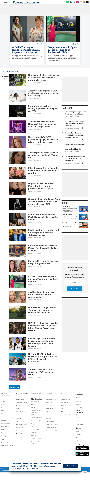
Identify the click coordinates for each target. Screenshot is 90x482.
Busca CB (33, 435)
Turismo (3, 439)
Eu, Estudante (22, 394)
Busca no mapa (49, 402)
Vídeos (62, 408)
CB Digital (33, 432)
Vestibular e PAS (20, 418)
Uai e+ (77, 437)
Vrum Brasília (78, 407)
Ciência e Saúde (5, 426)
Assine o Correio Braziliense (35, 442)
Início (4, 71)
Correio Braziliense (6, 395)
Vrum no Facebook (65, 415)
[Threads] (87, 3)
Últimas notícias (5, 78)
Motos (62, 411)
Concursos (20, 434)
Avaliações (63, 405)
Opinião (3, 429)
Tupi (76, 440)
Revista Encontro (79, 411)
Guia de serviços (50, 411)
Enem (17, 408)
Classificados (36, 399)
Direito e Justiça (5, 423)
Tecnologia (4, 436)
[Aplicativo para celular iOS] (82, 448)
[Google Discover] (84, 2)
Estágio (18, 405)
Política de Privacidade (7, 445)
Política (3, 404)
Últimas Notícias (20, 411)
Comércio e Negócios (36, 421)
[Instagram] (77, 3)
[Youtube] (81, 3)
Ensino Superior (20, 399)
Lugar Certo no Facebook (52, 424)
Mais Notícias (14, 387)
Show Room (49, 415)
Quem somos (4, 442)
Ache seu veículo (65, 396)
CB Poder (77, 404)
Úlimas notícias (49, 408)
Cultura (18, 415)
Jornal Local (78, 401)
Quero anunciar (35, 401)
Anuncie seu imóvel (51, 399)
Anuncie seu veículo (65, 399)
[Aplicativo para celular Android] (82, 454)
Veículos (33, 407)
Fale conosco (19, 430)
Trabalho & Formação (21, 402)
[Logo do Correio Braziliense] (26, 2)
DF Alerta (77, 398)
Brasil (2, 407)
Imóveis (33, 404)
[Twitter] (74, 3)
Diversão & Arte (5, 417)
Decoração (48, 418)
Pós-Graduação (20, 427)
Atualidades (78, 421)
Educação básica (20, 396)
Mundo (3, 414)
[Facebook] (71, 3)
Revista (77, 417)
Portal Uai (78, 434)
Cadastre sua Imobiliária (52, 430)
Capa (2, 398)
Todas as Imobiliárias (51, 427)
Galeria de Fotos (50, 421)
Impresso (35, 424)
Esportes (3, 420)
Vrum (63, 394)
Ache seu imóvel (50, 396)
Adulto (32, 414)
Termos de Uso (5, 448)
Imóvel (49, 394)
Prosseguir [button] (70, 466)
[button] (39, 468)
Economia (3, 410)
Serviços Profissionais (36, 417)
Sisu (17, 421)
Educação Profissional (21, 424)
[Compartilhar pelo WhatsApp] (85, 117)
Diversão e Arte (14, 71)
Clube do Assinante (36, 438)
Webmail (33, 396)
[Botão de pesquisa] (9, 2)
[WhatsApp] (67, 3)
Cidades (3, 401)
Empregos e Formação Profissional (36, 411)
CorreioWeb (36, 394)
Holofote (3, 432)
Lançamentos (49, 405)
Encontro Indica (79, 424)
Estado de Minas (79, 431)
